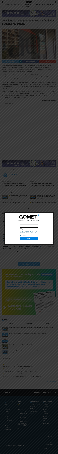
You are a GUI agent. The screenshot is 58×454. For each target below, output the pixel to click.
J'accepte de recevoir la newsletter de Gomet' (28, 229)
